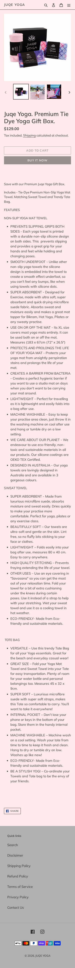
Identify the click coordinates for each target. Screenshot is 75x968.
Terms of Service (20, 887)
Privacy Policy (18, 897)
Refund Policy (17, 876)
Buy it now (37, 160)
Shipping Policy (19, 866)
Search (12, 845)
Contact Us (15, 907)
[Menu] (69, 4)
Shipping (29, 135)
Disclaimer (15, 855)
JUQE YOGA (14, 5)
